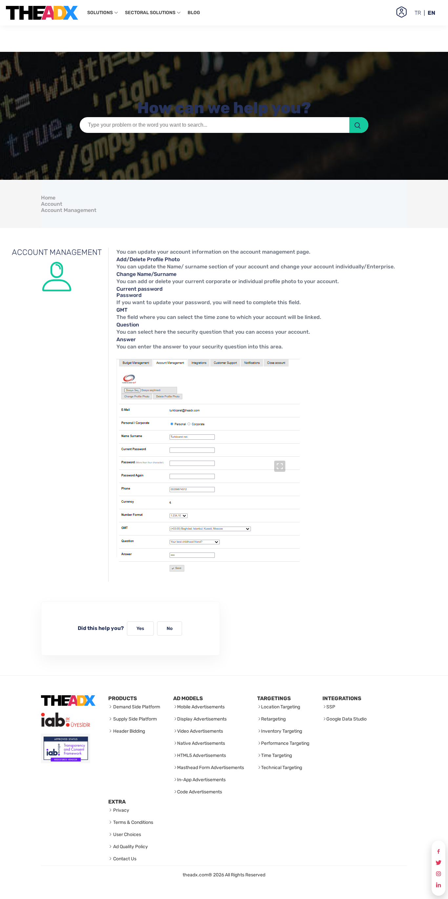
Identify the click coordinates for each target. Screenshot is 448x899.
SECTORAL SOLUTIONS (150, 12)
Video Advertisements (200, 731)
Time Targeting (276, 755)
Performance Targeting (285, 743)
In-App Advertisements (201, 780)
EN (431, 13)
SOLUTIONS (100, 12)
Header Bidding (128, 731)
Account (51, 204)
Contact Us (124, 859)
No (170, 628)
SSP (330, 707)
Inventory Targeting (281, 731)
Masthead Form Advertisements (210, 767)
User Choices (126, 834)
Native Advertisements (201, 743)
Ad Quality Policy (130, 846)
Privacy (120, 810)
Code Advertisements (199, 792)
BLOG (194, 12)
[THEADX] (68, 704)
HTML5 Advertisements (201, 755)
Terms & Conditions (132, 822)
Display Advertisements (202, 719)
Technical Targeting (281, 767)
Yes (140, 628)
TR (418, 13)
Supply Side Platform (134, 719)
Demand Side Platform (136, 707)
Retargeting (273, 719)
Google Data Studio (346, 719)
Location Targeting (280, 707)
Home (48, 198)
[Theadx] (42, 13)
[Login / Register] (401, 13)
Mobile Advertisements (201, 707)
